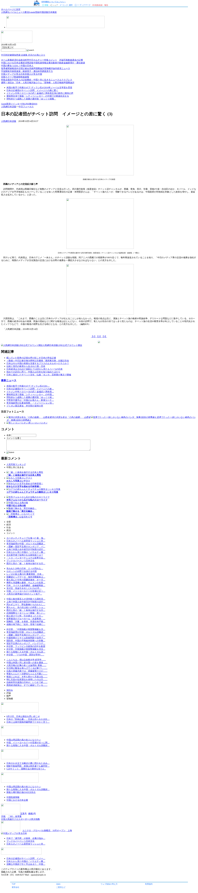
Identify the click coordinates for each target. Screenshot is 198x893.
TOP (13, 884)
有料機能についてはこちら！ (53, 1)
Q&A (58, 884)
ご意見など (61, 887)
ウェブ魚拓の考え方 (109, 884)
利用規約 (149, 884)
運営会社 (15, 887)
